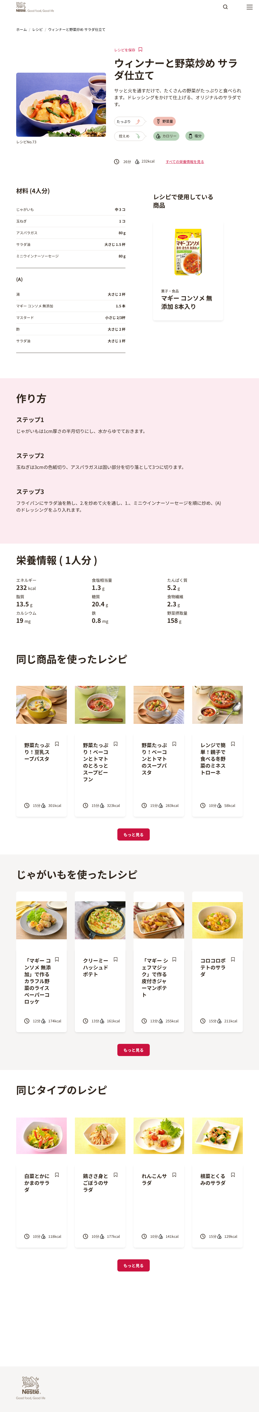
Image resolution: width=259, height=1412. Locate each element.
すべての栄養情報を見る (185, 161)
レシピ (37, 29)
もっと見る (133, 834)
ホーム (21, 29)
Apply (225, 8)
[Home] (36, 7)
